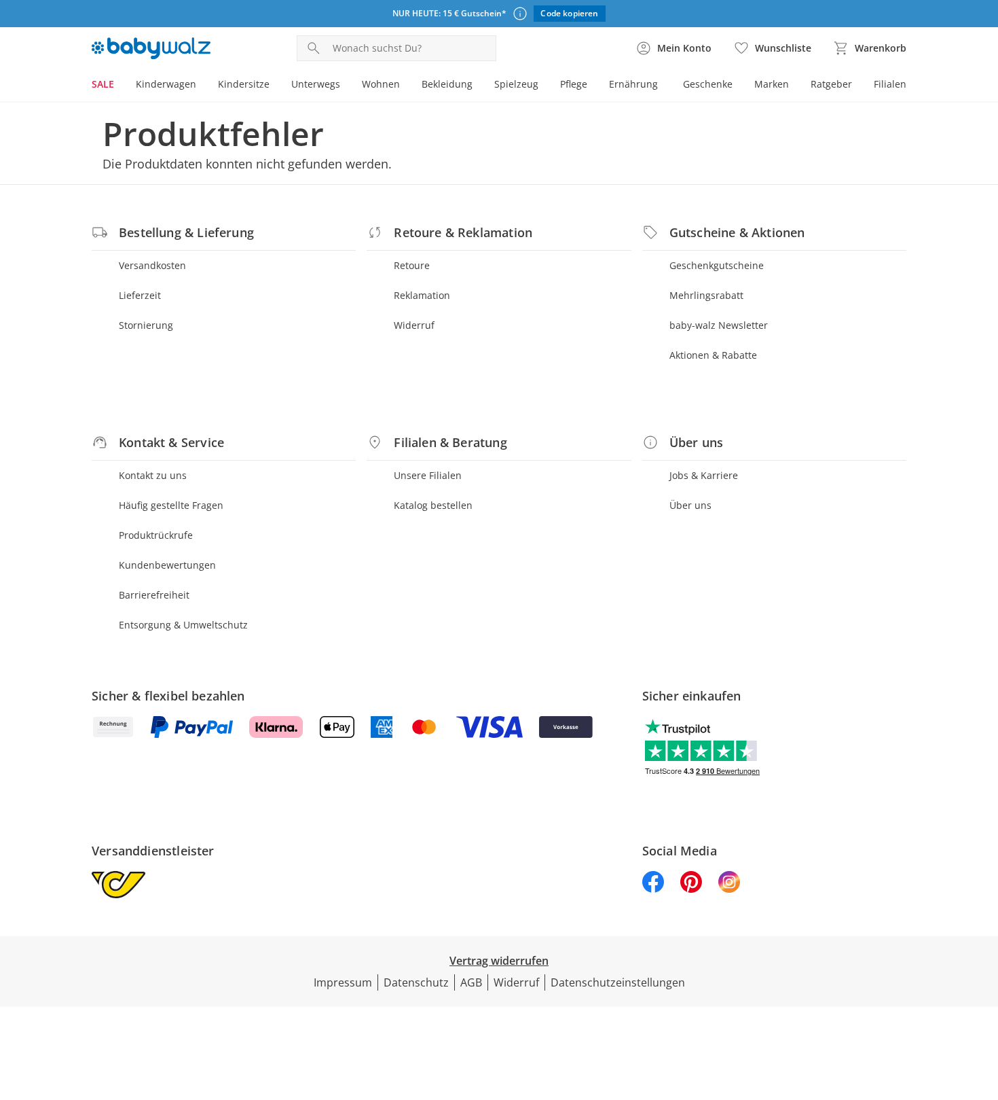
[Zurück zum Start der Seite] (981, 1002)
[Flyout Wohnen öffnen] (405, 85)
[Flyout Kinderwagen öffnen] (201, 85)
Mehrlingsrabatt (706, 295)
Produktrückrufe (156, 535)
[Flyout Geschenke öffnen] (738, 85)
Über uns (690, 505)
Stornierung (146, 325)
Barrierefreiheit (154, 594)
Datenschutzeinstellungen (618, 982)
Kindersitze (244, 83)
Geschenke (708, 83)
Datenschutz (416, 982)
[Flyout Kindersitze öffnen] (275, 85)
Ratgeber (831, 83)
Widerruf (414, 325)
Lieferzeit (140, 295)
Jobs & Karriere (703, 475)
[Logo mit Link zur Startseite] (151, 48)
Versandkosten (152, 265)
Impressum (343, 982)
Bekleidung (447, 83)
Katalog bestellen (433, 505)
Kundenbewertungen (167, 564)
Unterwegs (315, 83)
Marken (771, 83)
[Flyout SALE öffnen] (119, 85)
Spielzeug (516, 83)
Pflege (573, 83)
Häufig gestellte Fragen (171, 505)
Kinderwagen (166, 83)
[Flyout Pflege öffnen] (592, 85)
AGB (471, 982)
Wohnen (381, 83)
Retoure (412, 265)
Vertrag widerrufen (499, 960)
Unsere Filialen (428, 475)
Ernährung (633, 83)
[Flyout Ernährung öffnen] (663, 85)
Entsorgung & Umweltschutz (183, 624)
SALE (103, 83)
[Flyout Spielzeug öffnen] (543, 85)
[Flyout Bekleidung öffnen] (478, 85)
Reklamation (422, 295)
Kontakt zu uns (153, 475)
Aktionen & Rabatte (713, 355)
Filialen (890, 83)
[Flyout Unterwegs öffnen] (345, 85)
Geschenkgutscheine (716, 265)
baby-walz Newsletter (718, 325)
